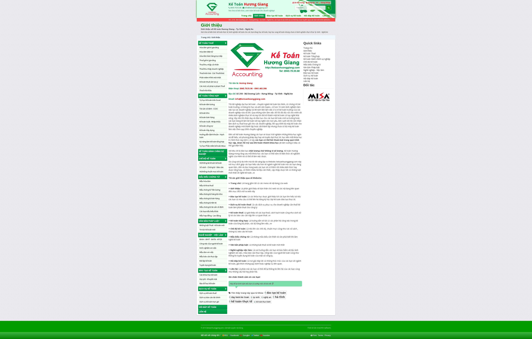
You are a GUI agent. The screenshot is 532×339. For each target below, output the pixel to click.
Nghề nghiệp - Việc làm (211, 235)
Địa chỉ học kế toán (207, 283)
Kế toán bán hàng (207, 117)
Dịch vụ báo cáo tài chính (210, 297)
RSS (226, 335)
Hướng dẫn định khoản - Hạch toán (212, 136)
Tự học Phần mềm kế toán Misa (212, 146)
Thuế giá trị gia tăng (208, 60)
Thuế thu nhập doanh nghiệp (212, 69)
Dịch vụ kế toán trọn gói (209, 301)
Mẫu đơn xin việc (206, 252)
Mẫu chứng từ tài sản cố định (211, 207)
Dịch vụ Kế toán (293, 15)
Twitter (256, 335)
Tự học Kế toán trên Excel (210, 100)
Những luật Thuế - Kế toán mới (212, 225)
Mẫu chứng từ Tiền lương (210, 190)
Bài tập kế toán (206, 261)
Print (314, 335)
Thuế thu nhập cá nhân (209, 64)
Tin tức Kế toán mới (207, 229)
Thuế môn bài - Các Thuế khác (212, 73)
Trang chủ (246, 15)
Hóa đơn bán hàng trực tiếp (211, 56)
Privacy (328, 335)
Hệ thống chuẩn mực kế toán (211, 171)
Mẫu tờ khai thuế (206, 185)
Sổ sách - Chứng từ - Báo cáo (211, 167)
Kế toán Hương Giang (245, 134)
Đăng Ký (311, 2)
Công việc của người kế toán (211, 243)
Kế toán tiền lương (207, 104)
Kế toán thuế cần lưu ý (209, 82)
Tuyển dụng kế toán (208, 265)
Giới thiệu (259, 15)
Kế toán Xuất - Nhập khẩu (210, 121)
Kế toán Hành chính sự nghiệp (211, 152)
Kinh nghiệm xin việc (208, 248)
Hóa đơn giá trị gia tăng (209, 47)
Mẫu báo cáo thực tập (209, 256)
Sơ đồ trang (299, 2)
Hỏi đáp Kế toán (312, 15)
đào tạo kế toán (276, 292)
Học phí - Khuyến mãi (208, 279)
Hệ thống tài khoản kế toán (211, 163)
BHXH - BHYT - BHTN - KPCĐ (211, 239)
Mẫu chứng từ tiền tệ (208, 202)
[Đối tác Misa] (318, 96)
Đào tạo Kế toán (275, 15)
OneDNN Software (324, 328)
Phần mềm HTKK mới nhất (210, 77)
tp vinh (256, 297)
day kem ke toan (240, 297)
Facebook (234, 335)
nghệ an (267, 297)
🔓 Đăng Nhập (324, 2)
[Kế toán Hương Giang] (212, 9)
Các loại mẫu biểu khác (209, 211)
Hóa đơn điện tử (206, 51)
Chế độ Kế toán (207, 158)
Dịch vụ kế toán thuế (208, 293)
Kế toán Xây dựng (207, 130)
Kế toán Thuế (206, 43)
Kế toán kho (204, 113)
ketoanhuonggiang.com (215, 328)
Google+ (246, 335)
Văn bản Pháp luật (209, 221)
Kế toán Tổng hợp (209, 95)
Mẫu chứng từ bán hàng (209, 198)
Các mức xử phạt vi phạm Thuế (212, 86)
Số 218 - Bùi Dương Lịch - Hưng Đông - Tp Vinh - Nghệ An (264, 93)
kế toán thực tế (241, 301)
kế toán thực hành (263, 302)
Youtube (266, 335)
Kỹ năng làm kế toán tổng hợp (212, 141)
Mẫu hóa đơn (205, 181)
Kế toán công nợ (206, 126)
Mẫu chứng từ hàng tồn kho (211, 194)
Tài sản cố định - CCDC (209, 108)
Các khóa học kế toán (208, 275)
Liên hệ (326, 15)
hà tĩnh (280, 297)
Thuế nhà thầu (206, 90)
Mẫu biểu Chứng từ (209, 177)
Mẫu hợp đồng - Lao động (210, 215)
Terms (320, 335)
